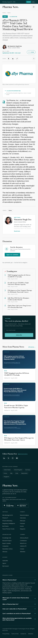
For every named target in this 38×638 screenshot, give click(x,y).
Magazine (22, 529)
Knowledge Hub (6, 538)
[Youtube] (17, 458)
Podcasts (22, 523)
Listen (32, 52)
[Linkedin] (4, 458)
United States (7, 470)
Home (4, 12)
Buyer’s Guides (6, 543)
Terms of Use (15, 633)
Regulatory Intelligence (8, 523)
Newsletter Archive (7, 549)
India (33, 2)
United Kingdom (18, 470)
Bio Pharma (5, 526)
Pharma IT (5, 518)
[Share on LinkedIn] (12, 58)
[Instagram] (12, 458)
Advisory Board (24, 538)
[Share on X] (8, 58)
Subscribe (19, 335)
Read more (17, 231)
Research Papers (7, 540)
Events (22, 526)
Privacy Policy (5, 633)
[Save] (34, 58)
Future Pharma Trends (8, 529)
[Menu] (34, 7)
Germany (27, 470)
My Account (5, 566)
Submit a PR (23, 546)
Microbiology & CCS (7, 515)
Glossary (4, 551)
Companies (5, 546)
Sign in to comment (12, 254)
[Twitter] (8, 458)
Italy (11, 473)
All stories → (32, 347)
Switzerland (24, 473)
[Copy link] (17, 58)
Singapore (6, 476)
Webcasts (22, 520)
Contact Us (23, 633)
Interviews (23, 518)
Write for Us (23, 543)
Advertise (22, 551)
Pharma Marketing (7, 520)
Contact (22, 549)
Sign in (4, 563)
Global (28, 2)
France (5, 473)
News (9, 12)
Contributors (23, 540)
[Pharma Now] (10, 7)
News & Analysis (24, 515)
